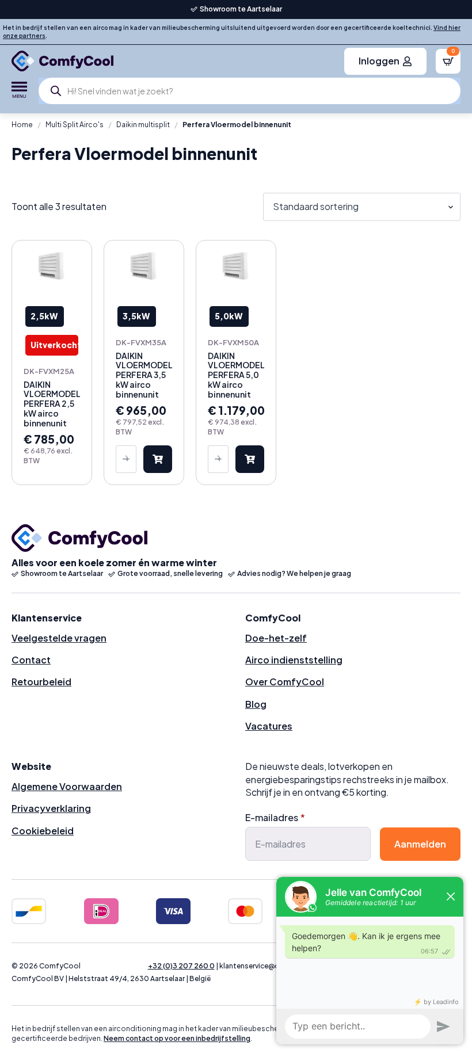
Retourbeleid (41, 682)
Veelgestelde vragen (59, 638)
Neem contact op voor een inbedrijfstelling (177, 1038)
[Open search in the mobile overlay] (249, 91)
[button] (157, 459)
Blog (256, 704)
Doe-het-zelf (276, 638)
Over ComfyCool (284, 682)
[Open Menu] (19, 91)
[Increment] (127, 458)
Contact (31, 660)
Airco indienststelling (293, 660)
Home (22, 124)
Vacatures (268, 726)
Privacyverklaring (51, 808)
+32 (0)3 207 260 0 (181, 966)
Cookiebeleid (43, 831)
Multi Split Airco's (74, 124)
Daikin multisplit (143, 124)
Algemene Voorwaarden (67, 786)
